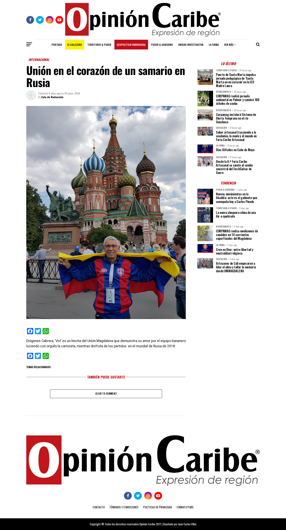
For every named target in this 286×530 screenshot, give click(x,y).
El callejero (74, 44)
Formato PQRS (185, 507)
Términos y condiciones (124, 507)
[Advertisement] (228, 303)
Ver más (228, 44)
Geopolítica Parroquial (131, 44)
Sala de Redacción (52, 97)
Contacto (99, 507)
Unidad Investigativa (190, 44)
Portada (57, 44)
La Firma (214, 44)
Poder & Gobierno (162, 44)
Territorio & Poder (99, 44)
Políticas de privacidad (157, 507)
